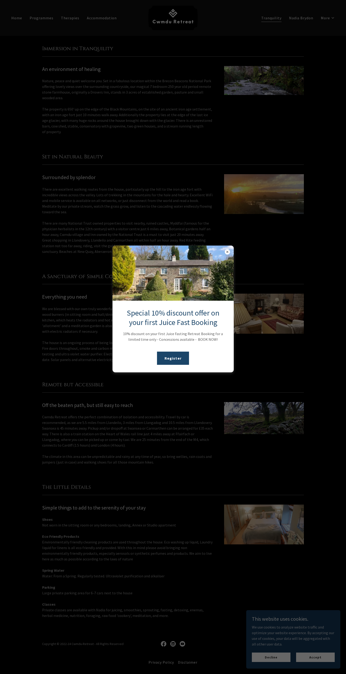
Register (173, 358)
